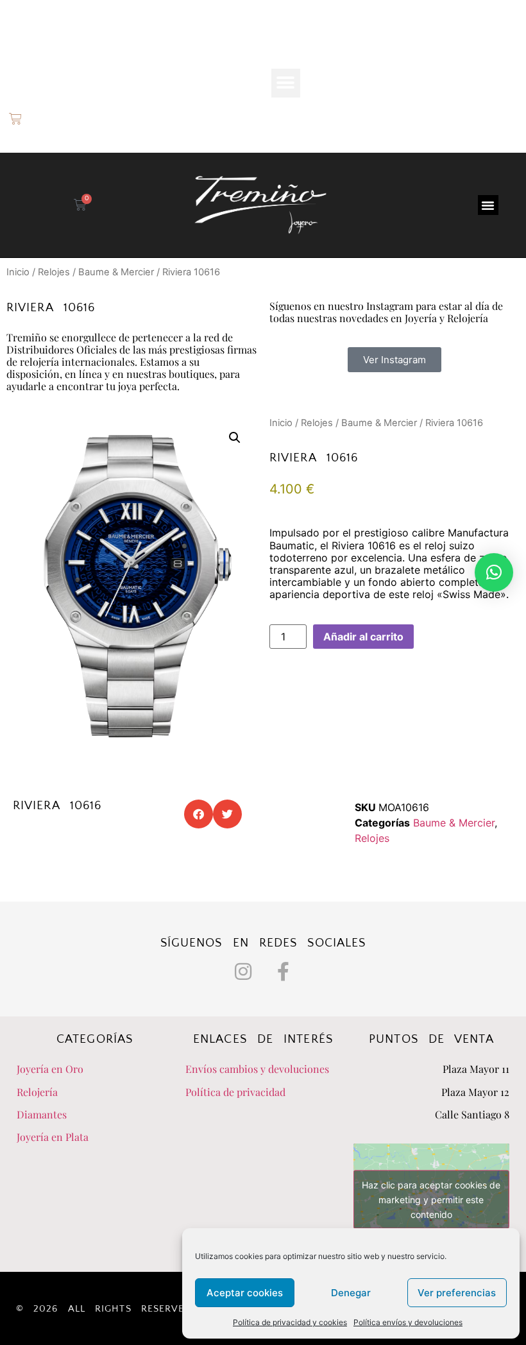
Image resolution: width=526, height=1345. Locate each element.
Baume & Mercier (116, 272)
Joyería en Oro (50, 1068)
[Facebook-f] (283, 971)
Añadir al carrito (363, 636)
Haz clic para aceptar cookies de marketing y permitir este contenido (431, 1199)
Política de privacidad (235, 1092)
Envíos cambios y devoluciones (257, 1068)
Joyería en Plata (53, 1137)
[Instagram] (243, 971)
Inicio (18, 272)
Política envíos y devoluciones (407, 1322)
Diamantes (42, 1114)
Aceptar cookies (245, 1293)
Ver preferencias (457, 1293)
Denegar (351, 1293)
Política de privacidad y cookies (290, 1322)
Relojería (37, 1092)
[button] (285, 83)
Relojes (54, 272)
